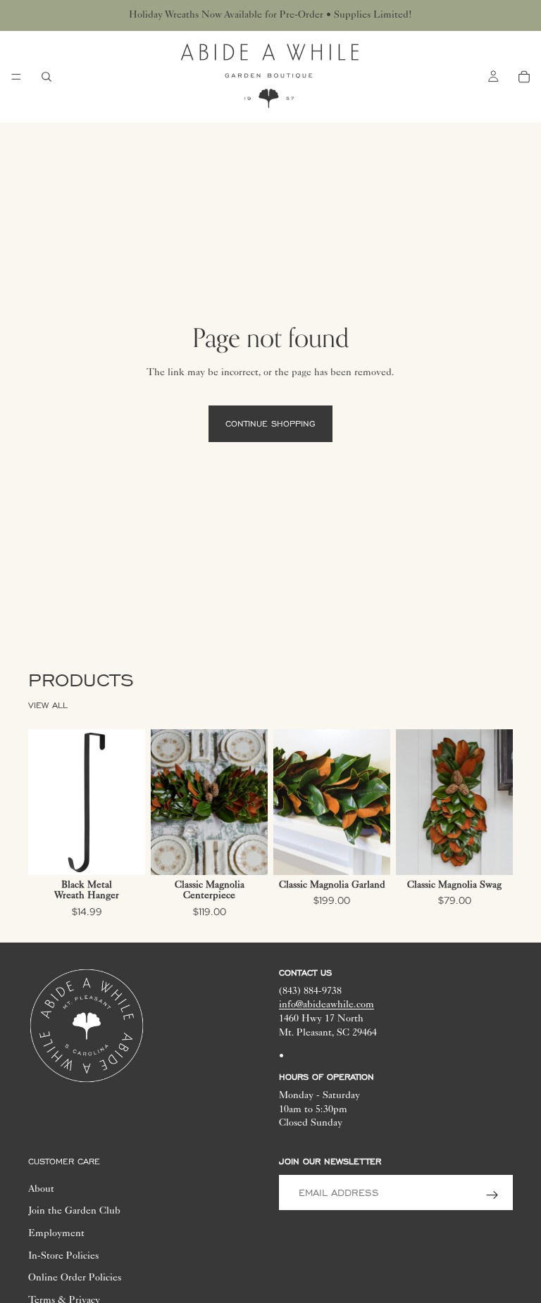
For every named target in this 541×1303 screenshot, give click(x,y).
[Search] (46, 76)
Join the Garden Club (74, 1211)
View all (48, 705)
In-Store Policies (63, 1256)
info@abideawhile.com (326, 1006)
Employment (56, 1234)
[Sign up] (492, 1195)
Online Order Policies (74, 1278)
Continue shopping (270, 423)
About (41, 1190)
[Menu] (16, 77)
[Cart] (524, 76)
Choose (258, 853)
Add (135, 853)
